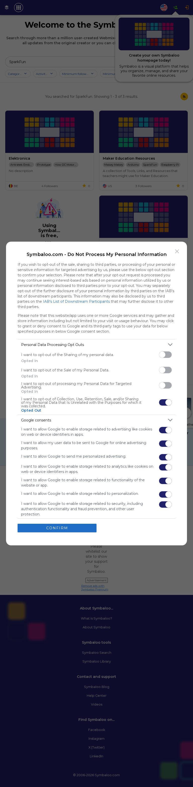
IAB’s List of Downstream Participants (76, 301)
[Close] (177, 251)
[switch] (165, 354)
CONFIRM (57, 528)
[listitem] (96, 344)
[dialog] (96, 393)
